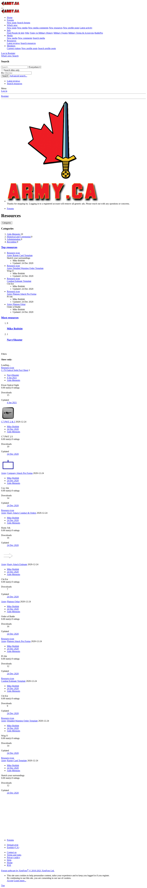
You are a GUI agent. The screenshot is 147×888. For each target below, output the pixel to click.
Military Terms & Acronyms (81, 33)
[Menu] (2, 8)
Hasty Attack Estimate (17, 564)
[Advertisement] (73, 816)
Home (9, 17)
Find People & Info (15, 33)
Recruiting (12, 242)
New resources (55, 28)
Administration (14, 239)
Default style (12, 845)
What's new (12, 25)
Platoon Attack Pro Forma (21, 294)
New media (22, 28)
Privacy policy (13, 857)
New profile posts (71, 28)
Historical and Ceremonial (19, 236)
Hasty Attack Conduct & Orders (21, 513)
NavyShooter (14, 339)
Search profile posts (47, 48)
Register (5, 96)
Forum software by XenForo (27, 870)
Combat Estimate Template (19, 281)
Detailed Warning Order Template (25, 268)
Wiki (27, 33)
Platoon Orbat (16, 304)
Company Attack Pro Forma (20, 473)
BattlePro (98, 33)
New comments (25, 38)
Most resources (10, 317)
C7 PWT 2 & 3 (8, 421)
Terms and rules (14, 855)
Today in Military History (41, 33)
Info (9, 30)
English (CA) (13, 847)
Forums (10, 20)
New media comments (38, 28)
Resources (11, 40)
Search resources (28, 43)
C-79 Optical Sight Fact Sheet (14, 370)
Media (10, 35)
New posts (12, 22)
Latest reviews (13, 43)
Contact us (12, 852)
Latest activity (86, 28)
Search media (39, 38)
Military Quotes (61, 33)
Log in (4, 91)
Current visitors (14, 48)
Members (11, 46)
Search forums (23, 22)
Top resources (9, 247)
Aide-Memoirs (14, 234)
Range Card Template (20, 255)
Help (9, 860)
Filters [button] (4, 354)
